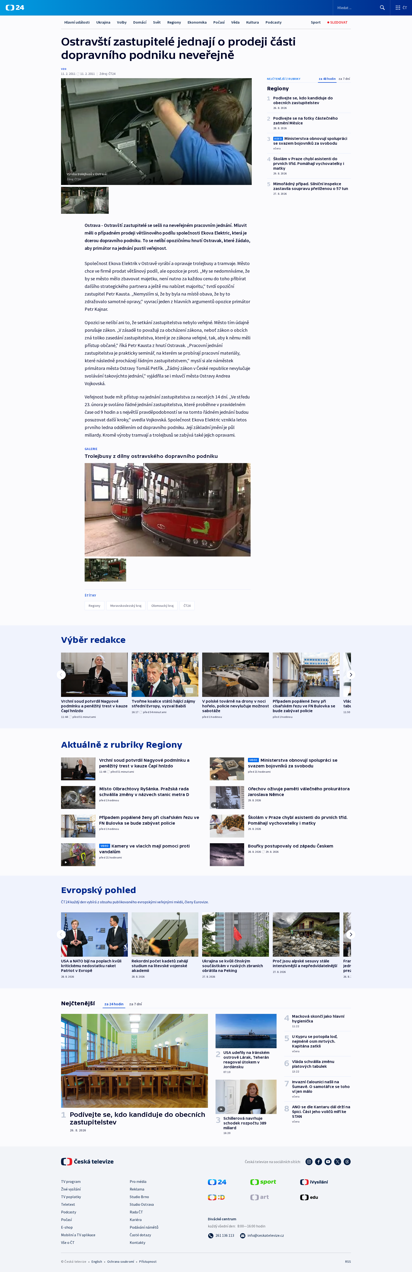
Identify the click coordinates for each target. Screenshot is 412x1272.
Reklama (137, 1189)
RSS (348, 1261)
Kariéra (136, 1219)
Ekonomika (197, 22)
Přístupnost (147, 1261)
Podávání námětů (144, 1227)
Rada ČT (136, 1212)
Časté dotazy (140, 1234)
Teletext (68, 1204)
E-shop (67, 1227)
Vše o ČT (68, 1242)
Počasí (219, 22)
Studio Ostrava (142, 1204)
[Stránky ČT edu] (309, 1197)
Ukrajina (103, 22)
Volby (122, 22)
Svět (157, 22)
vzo (63, 68)
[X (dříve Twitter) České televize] (337, 1161)
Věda (235, 22)
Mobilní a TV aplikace (78, 1234)
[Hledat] (382, 7)
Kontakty (137, 1242)
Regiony (174, 22)
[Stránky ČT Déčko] (216, 1197)
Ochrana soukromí (120, 1261)
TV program (71, 1181)
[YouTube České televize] (328, 1161)
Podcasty (274, 22)
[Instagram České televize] (309, 1161)
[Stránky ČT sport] (263, 1181)
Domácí (139, 22)
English (97, 1261)
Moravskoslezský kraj (125, 605)
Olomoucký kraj (162, 605)
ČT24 (187, 605)
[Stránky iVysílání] (314, 1181)
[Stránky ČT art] (259, 1197)
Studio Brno (139, 1196)
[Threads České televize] (347, 1161)
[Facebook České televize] (318, 1161)
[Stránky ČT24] (217, 1181)
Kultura (252, 22)
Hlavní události (77, 22)
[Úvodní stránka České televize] (87, 1161)
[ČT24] (15, 7)
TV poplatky (71, 1196)
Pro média (138, 1181)
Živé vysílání (71, 1189)
